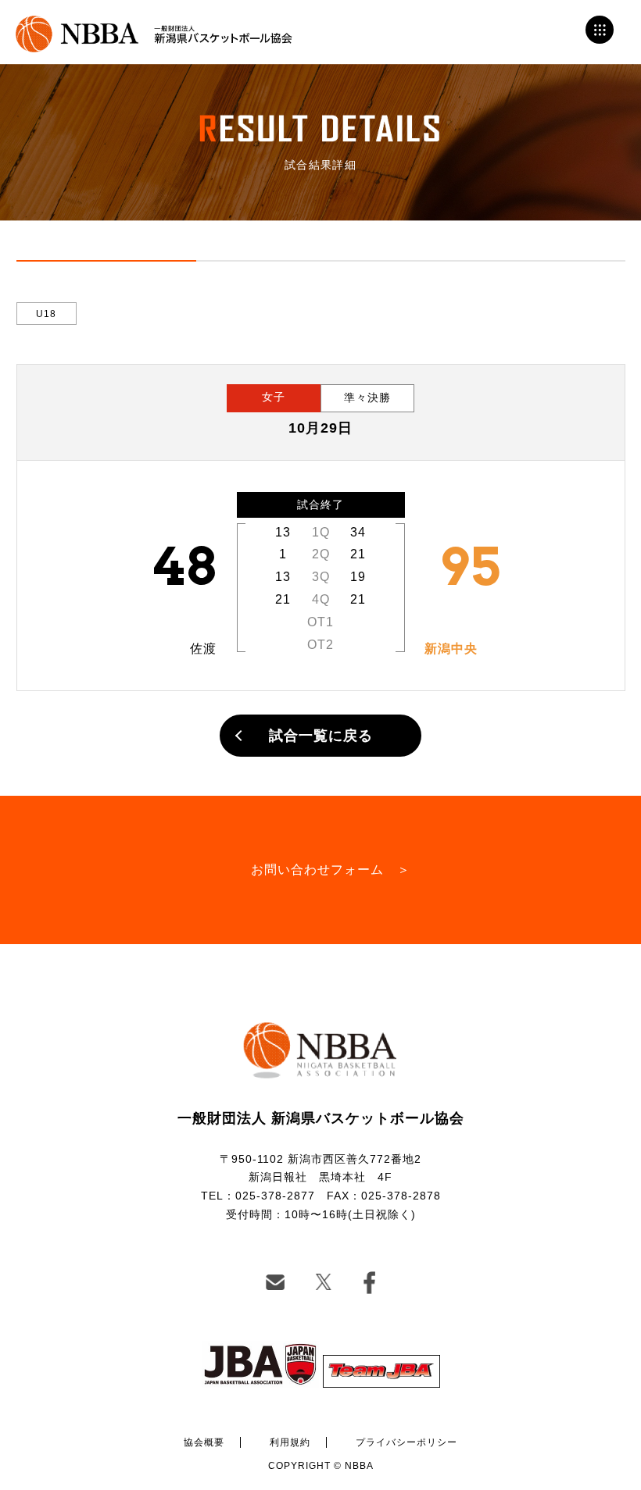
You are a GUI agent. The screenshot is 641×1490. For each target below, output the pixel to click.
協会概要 (204, 1442)
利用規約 (290, 1442)
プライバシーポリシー (406, 1442)
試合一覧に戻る (321, 735)
